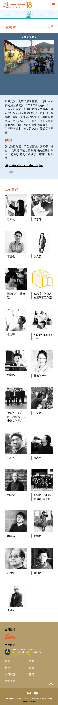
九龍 (31, 661)
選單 (50, 26)
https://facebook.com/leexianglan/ (24, 165)
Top (51, 683)
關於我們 (10, 680)
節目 (31, 674)
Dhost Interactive (29, 701)
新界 (7, 667)
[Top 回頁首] (51, 683)
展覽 (31, 667)
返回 (11, 172)
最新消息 (10, 674)
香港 (7, 661)
